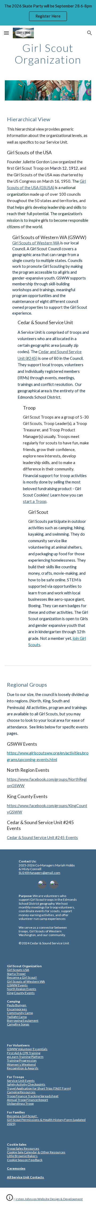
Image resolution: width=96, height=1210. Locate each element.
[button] (6, 33)
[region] (48, 13)
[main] (48, 54)
